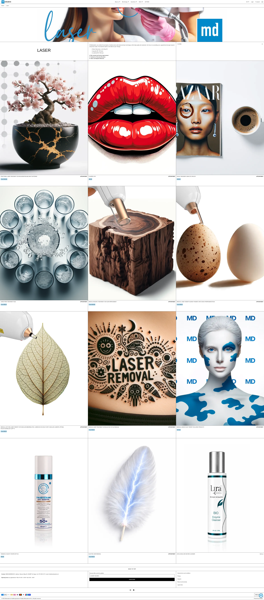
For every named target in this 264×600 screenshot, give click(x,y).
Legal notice (180, 584)
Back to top (132, 569)
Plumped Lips (92, 176)
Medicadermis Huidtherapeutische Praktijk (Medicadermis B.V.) (18, 598)
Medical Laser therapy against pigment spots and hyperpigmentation (196, 301)
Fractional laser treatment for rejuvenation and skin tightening (19, 176)
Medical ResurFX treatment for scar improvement (103, 301)
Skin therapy (124, 1)
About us (117, 1)
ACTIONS (147, 1)
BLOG (140, 1)
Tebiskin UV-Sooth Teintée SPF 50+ (10, 554)
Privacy (179, 576)
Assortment (133, 1)
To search (257, 1)
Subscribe (132, 579)
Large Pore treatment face (8, 301)
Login (252, 1)
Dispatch (179, 579)
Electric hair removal (95, 554)
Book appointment (66, 184)
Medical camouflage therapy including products (190, 427)
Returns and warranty (182, 581)
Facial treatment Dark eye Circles (186, 176)
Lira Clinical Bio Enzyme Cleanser (186, 554)
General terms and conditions (183, 573)
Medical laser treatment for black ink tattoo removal (104, 427)
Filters (179, 44)
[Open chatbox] (261, 595)
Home (2, 5)
